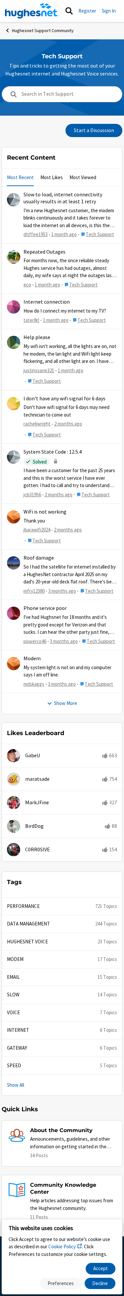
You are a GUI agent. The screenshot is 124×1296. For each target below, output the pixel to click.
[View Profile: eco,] (13, 257)
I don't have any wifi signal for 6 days (64, 398)
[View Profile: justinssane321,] (13, 342)
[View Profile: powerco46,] (13, 613)
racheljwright (37, 424)
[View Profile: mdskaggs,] (13, 663)
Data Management (28, 924)
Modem (32, 658)
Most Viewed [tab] (82, 177)
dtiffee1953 (35, 234)
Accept (100, 1268)
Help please (36, 337)
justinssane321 (38, 370)
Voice (13, 1012)
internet (18, 1030)
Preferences (61, 1283)
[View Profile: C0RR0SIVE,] (13, 849)
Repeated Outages (44, 252)
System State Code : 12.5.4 (52, 452)
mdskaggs (33, 684)
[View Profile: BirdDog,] (13, 826)
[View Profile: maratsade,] (13, 779)
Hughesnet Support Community (43, 30)
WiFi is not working (44, 512)
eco (27, 284)
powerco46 (34, 641)
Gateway (17, 1048)
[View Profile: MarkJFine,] (13, 802)
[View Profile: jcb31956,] (13, 457)
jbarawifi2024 (36, 529)
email (13, 977)
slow (13, 994)
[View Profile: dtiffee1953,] (13, 199)
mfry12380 (34, 591)
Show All (15, 1085)
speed (14, 1065)
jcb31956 (32, 494)
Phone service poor (45, 608)
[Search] (69, 11)
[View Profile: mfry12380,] (13, 563)
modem (15, 959)
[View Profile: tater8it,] (13, 307)
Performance (23, 906)
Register (87, 11)
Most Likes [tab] (51, 177)
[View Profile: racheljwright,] (13, 403)
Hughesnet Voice (27, 941)
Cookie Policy (62, 1246)
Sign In (109, 11)
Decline (100, 1283)
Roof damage (38, 558)
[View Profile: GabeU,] (13, 755)
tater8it (31, 320)
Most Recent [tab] (20, 177)
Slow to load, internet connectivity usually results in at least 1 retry (62, 198)
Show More (65, 703)
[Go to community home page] (32, 11)
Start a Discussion (94, 130)
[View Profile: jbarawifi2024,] (13, 516)
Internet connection (46, 302)
